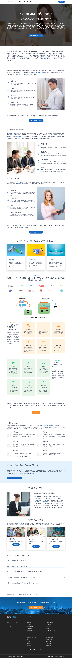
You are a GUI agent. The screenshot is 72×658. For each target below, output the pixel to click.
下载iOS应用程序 (49, 643)
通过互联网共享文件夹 (30, 635)
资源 (31, 1)
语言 (35, 1)
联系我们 (60, 656)
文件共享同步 (29, 624)
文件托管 (16, 133)
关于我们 (56, 656)
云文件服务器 (29, 622)
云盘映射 (11, 259)
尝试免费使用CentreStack (36, 35)
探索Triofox (36, 412)
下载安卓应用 (48, 645)
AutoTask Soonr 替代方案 (51, 630)
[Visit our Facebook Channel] (37, 649)
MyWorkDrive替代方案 (50, 637)
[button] (36, 560)
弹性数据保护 (48, 624)
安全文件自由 (48, 628)
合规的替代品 (19, 136)
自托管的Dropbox (30, 626)
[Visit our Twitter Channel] (31, 649)
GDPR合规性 (37, 72)
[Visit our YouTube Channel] (34, 649)
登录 (62, 1)
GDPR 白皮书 (48, 641)
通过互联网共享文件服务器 (31, 637)
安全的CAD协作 (29, 645)
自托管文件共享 (29, 630)
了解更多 (16, 544)
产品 (20, 1)
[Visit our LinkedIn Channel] (40, 649)
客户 (28, 1)
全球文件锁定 (32, 259)
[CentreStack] (11, 2)
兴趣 (24, 1)
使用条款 (52, 656)
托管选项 (46, 502)
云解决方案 (19, 523)
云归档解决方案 (29, 628)
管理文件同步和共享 (49, 622)
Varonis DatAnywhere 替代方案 (52, 635)
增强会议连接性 (49, 639)
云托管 (44, 58)
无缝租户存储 (48, 626)
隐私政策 (48, 656)
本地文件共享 (29, 639)
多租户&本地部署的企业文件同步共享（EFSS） (54, 620)
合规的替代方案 (49, 425)
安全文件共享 (29, 620)
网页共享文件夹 (29, 643)
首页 (64, 656)
